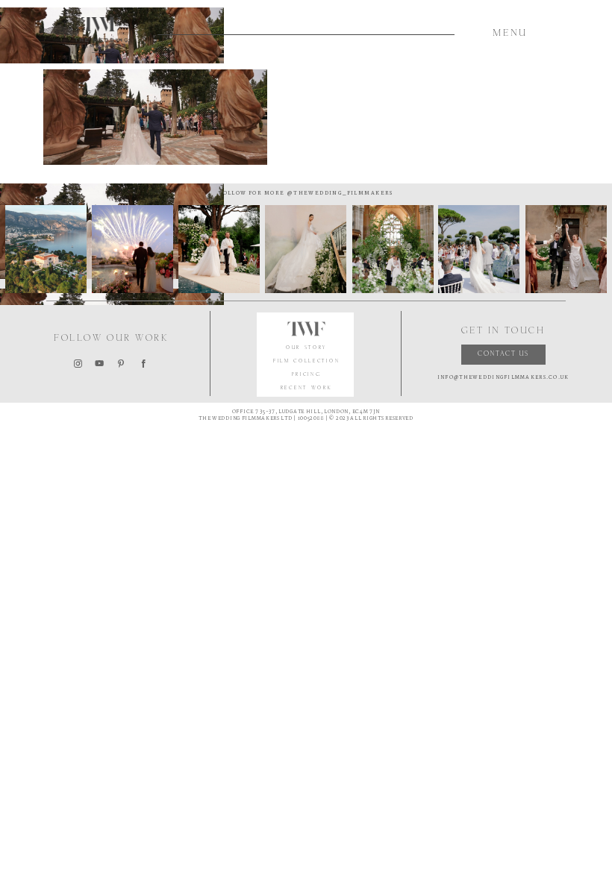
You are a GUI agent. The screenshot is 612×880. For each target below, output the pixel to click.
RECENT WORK (307, 388)
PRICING (307, 374)
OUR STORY (306, 348)
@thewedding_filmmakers (338, 193)
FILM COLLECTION (306, 361)
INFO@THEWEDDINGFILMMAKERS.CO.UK (503, 378)
